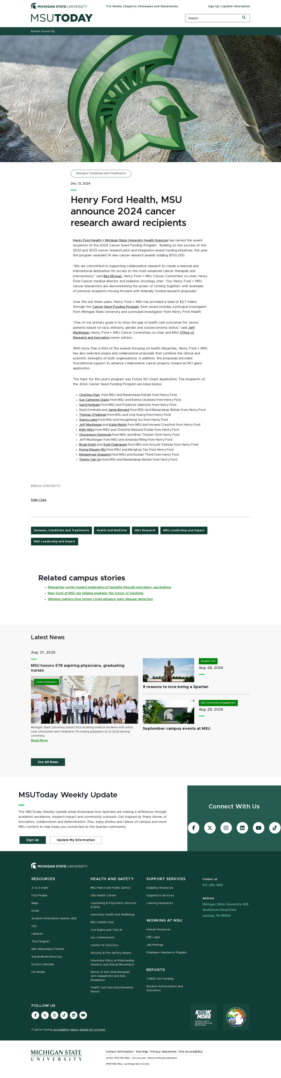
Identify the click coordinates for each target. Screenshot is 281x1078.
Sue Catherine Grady (94, 399)
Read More (39, 740)
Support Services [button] (166, 879)
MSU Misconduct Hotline (48, 949)
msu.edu (141, 1058)
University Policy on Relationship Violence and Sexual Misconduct (113, 962)
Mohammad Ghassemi (95, 454)
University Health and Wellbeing (112, 914)
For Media (114, 6)
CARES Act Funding (160, 978)
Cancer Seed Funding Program (115, 306)
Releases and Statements (158, 6)
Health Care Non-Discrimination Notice (112, 989)
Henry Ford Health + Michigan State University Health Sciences (120, 240)
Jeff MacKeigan (90, 424)
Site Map (142, 1051)
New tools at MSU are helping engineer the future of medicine (95, 593)
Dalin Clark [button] (38, 500)
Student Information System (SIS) (54, 918)
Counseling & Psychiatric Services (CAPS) (113, 905)
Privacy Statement (163, 1051)
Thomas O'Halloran (92, 414)
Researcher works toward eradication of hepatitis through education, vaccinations (109, 587)
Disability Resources (159, 888)
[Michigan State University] (59, 5)
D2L (34, 926)
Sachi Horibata (89, 404)
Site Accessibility (191, 1051)
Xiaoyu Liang (88, 419)
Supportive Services (160, 895)
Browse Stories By (43, 31)
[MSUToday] (103, 18)
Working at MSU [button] (164, 920)
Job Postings (154, 945)
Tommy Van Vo (90, 459)
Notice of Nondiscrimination (162, 1058)
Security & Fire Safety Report (111, 953)
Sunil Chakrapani (115, 444)
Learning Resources (159, 903)
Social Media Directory (47, 956)
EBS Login (153, 937)
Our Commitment (103, 937)
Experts (131, 6)
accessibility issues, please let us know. (79, 1029)
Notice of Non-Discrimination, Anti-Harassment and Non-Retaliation (110, 976)
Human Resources (158, 929)
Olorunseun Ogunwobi (95, 434)
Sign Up (213, 6)
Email (35, 911)
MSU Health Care (102, 922)
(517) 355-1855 (122, 1058)
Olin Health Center (103, 895)
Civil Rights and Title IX (106, 930)
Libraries (37, 934)
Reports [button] (155, 970)
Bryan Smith (87, 444)
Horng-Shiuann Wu (92, 449)
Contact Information (119, 1051)
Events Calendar (43, 964)
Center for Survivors (104, 945)
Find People (40, 895)
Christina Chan (89, 394)
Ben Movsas (112, 276)
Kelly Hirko (86, 429)
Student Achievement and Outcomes (164, 988)
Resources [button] (43, 879)
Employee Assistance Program (166, 952)
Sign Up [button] (32, 840)
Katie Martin (118, 424)
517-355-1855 (212, 885)
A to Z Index (40, 888)
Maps (35, 903)
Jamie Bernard (118, 409)
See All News (48, 762)
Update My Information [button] (76, 840)
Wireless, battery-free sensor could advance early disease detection (100, 599)
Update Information (236, 6)
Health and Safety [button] (112, 879)
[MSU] (140, 870)
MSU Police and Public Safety (111, 888)
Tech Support (41, 941)
